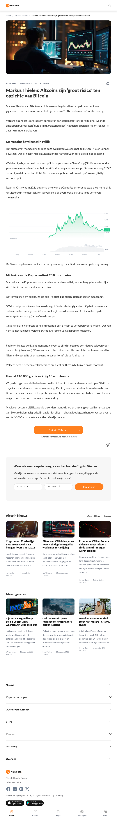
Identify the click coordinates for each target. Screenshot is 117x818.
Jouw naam (22, 486)
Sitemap (59, 795)
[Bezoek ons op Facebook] (8, 789)
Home (8, 15)
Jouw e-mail (53, 486)
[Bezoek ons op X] (27, 789)
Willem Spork (11, 652)
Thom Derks (11, 83)
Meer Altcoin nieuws (99, 516)
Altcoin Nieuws (21, 15)
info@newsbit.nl (13, 782)
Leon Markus (47, 652)
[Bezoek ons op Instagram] (21, 789)
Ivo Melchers (10, 573)
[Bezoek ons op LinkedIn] (14, 789)
